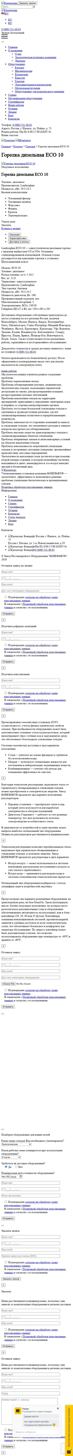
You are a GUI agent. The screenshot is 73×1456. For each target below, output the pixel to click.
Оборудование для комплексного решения (39, 91)
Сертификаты (16, 101)
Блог (11, 115)
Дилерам (20, 60)
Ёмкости (20, 77)
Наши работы (16, 105)
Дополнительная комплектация (33, 84)
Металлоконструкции (27, 88)
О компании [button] (15, 50)
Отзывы (12, 108)
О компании (15, 500)
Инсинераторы (23, 71)
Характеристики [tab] (18, 238)
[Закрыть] (2, 1013)
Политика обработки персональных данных (26, 487)
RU (10, 23)
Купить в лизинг (11, 228)
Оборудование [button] (16, 64)
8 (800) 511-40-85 (11, 29)
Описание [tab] (15, 234)
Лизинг (12, 112)
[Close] (2, 41)
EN (6, 13)
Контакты (14, 118)
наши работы (9, 371)
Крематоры (21, 74)
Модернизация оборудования (25, 98)
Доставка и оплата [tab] (19, 242)
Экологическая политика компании (35, 57)
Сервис (12, 94)
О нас (18, 53)
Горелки (19, 81)
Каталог (19, 67)
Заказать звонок (27, 3)
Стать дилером (16, 517)
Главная (12, 47)
